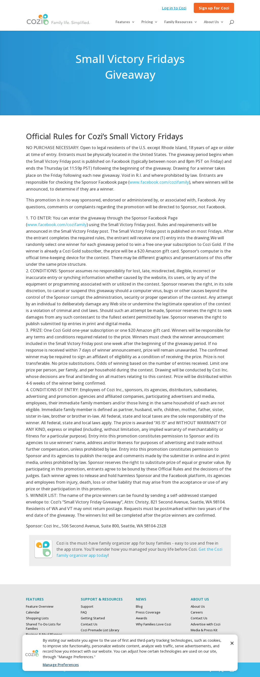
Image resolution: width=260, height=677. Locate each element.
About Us (198, 606)
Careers (197, 612)
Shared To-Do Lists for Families (43, 626)
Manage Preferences (61, 664)
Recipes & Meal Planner (44, 634)
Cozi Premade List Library (100, 630)
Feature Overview (39, 606)
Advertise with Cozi (205, 624)
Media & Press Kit (204, 630)
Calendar (33, 612)
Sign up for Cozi (214, 8)
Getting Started (93, 618)
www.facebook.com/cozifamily (159, 182)
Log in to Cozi (174, 8)
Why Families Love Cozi (153, 624)
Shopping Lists (37, 618)
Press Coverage (148, 612)
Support (87, 606)
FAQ (84, 612)
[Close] (232, 643)
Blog (139, 606)
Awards (141, 618)
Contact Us (89, 624)
